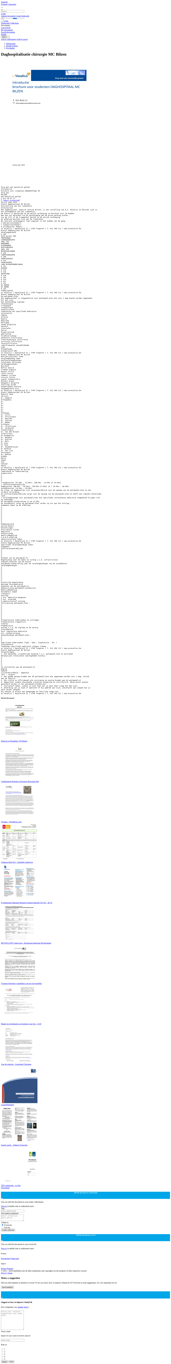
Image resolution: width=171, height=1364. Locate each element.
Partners (10, 1269)
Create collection (8, 1230)
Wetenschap (11, 44)
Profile (3, 34)
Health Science (12, 46)
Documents (5, 1258)
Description (9, 1213)
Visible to (5, 1222)
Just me (7, 1227)
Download (5, 1188)
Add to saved (22, 39)
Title (3, 1208)
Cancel (4, 1362)
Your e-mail (5, 1331)
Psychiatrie (10, 48)
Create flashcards (22, 16)
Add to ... (5, 37)
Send (11, 1362)
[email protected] (11, 200)
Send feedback (7, 1287)
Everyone (8, 1225)
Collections (14, 23)
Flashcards (5, 23)
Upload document (8, 16)
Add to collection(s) (9, 39)
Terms (10, 1273)
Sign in (4, 1206)
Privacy (4, 1273)
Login (3, 14)
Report (3, 1269)
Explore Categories (8, 4)
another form (23, 1307)
